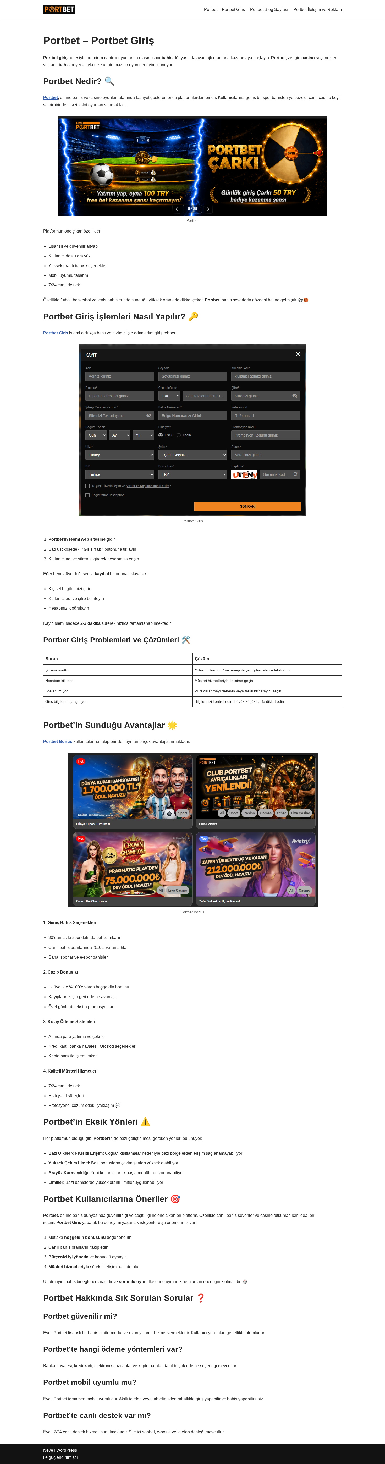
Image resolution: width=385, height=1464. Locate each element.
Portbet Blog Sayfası (269, 9)
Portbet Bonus (57, 741)
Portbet (50, 97)
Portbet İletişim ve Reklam (317, 9)
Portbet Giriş (55, 333)
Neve (48, 1450)
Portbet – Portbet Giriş (224, 9)
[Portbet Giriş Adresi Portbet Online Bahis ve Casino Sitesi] (59, 9)
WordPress (66, 1450)
